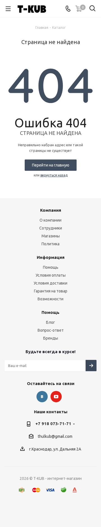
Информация (51, 257)
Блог (50, 322)
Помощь (50, 267)
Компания (50, 210)
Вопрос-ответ (51, 330)
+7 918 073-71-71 (53, 423)
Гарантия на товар (50, 291)
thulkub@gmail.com (55, 436)
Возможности (50, 299)
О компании (50, 220)
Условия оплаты (51, 275)
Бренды (50, 338)
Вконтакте (42, 396)
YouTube (56, 396)
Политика (50, 244)
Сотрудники (50, 228)
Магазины (51, 236)
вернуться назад (54, 175)
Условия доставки (50, 283)
